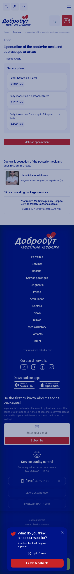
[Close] (62, 532)
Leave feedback (37, 563)
